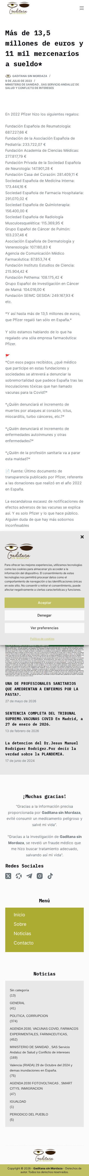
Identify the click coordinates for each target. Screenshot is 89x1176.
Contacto (24, 943)
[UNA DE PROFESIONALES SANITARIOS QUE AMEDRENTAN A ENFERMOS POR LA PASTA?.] (44, 654)
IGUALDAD (18, 1101)
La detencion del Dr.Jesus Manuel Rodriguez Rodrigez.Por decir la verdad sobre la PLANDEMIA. (41, 748)
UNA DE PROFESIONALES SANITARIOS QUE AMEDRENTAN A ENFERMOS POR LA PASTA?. (41, 689)
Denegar (44, 615)
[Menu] (82, 8)
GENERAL (17, 1003)
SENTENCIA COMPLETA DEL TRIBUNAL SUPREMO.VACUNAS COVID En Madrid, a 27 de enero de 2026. (44, 719)
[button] (82, 536)
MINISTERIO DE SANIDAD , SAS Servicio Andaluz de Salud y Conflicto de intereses (42, 86)
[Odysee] (19, 876)
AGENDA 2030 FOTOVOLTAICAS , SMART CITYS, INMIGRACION (41, 1085)
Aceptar (44, 602)
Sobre (20, 924)
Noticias (22, 933)
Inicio (19, 914)
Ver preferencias (44, 628)
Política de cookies (42, 639)
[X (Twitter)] (8, 876)
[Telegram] (29, 876)
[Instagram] (40, 876)
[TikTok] (50, 876)
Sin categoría (19, 990)
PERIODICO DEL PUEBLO (29, 1114)
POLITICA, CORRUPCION (29, 1016)
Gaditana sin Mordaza (61, 812)
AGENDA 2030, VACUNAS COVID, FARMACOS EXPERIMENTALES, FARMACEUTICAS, (44, 1031)
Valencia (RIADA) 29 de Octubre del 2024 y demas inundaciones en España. (41, 1067)
